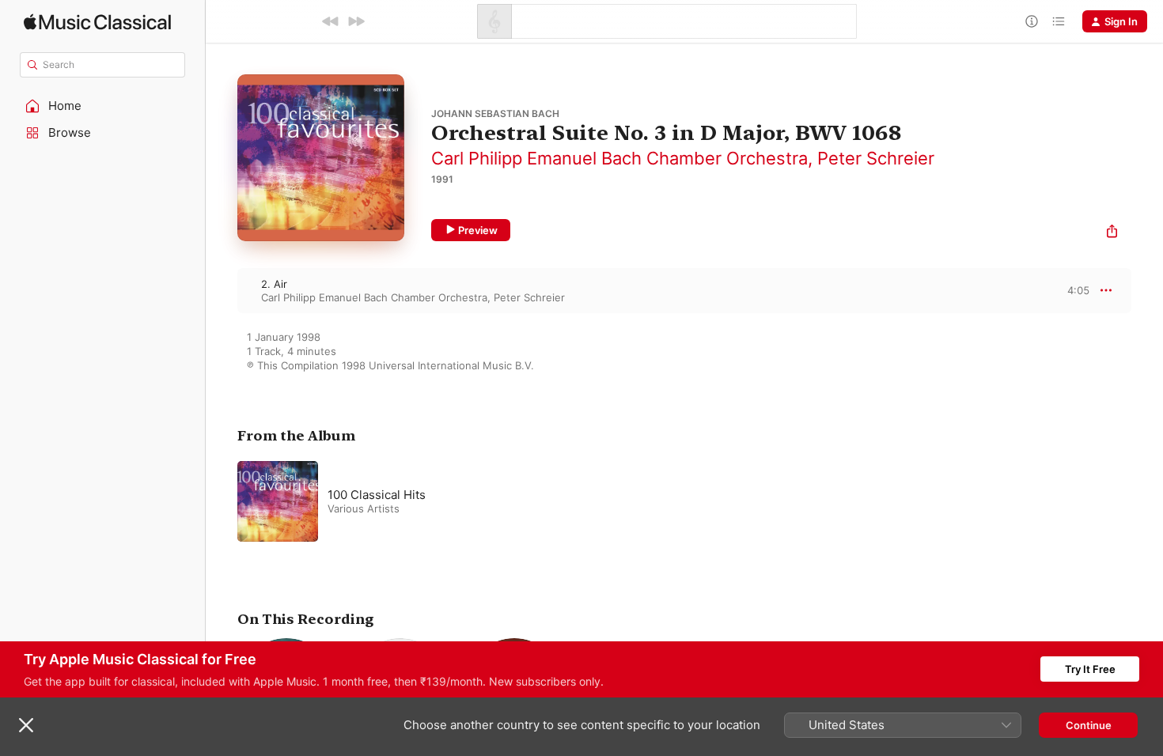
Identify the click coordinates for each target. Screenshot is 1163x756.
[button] (103, 106)
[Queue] (1058, 21)
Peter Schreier (875, 158)
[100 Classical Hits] (435, 501)
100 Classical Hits (377, 494)
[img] (97, 21)
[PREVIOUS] (330, 21)
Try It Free (1090, 669)
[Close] (26, 725)
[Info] (1031, 21)
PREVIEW (1072, 290)
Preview (478, 230)
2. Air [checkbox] (274, 284)
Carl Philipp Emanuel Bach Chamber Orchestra (619, 158)
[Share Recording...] (1112, 232)
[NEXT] (356, 21)
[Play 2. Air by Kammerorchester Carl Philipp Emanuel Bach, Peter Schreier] (221, 290)
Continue (1089, 725)
